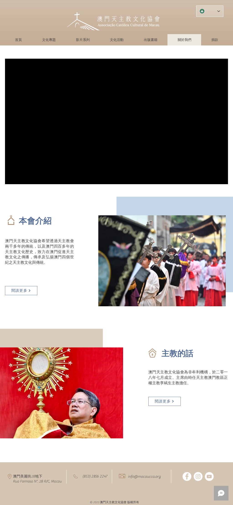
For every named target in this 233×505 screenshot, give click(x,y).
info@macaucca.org (144, 476)
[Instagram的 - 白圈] (198, 476)
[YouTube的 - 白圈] (209, 476)
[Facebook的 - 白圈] (186, 476)
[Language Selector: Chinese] (209, 11)
